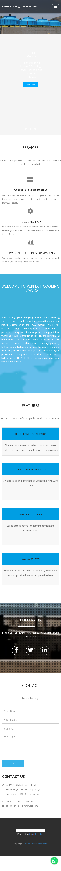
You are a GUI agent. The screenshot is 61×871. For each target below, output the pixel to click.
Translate (39, 834)
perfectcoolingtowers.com (36, 843)
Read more (30, 84)
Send (13, 763)
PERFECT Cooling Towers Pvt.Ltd (19, 6)
